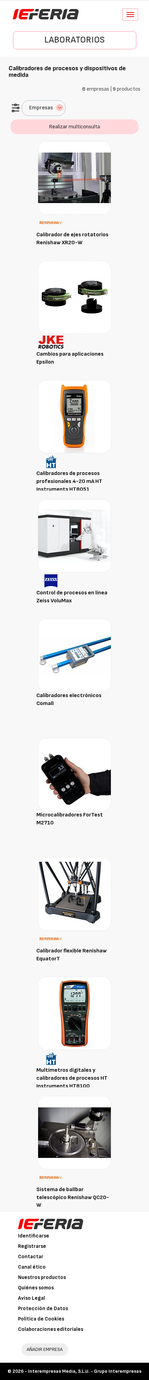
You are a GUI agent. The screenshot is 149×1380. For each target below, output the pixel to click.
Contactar (30, 1256)
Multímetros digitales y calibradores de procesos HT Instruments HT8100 (71, 1078)
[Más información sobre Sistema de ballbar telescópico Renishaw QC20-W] (74, 1132)
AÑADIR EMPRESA (45, 1349)
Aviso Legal (31, 1298)
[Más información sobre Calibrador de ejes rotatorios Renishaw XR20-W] (74, 177)
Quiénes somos (36, 1288)
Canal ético (32, 1267)
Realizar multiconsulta (74, 127)
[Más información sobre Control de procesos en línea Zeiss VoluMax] (74, 535)
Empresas (41, 107)
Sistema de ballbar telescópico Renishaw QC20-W (72, 1197)
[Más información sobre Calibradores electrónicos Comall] (74, 655)
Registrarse (32, 1246)
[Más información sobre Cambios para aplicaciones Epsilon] (74, 297)
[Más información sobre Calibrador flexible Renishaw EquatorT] (74, 893)
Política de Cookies (41, 1319)
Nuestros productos (42, 1277)
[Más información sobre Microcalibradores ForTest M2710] (74, 774)
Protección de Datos (43, 1308)
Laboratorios (74, 40)
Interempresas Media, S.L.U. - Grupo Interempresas (84, 1371)
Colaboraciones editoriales (50, 1329)
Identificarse (33, 1236)
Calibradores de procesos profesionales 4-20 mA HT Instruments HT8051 (69, 481)
